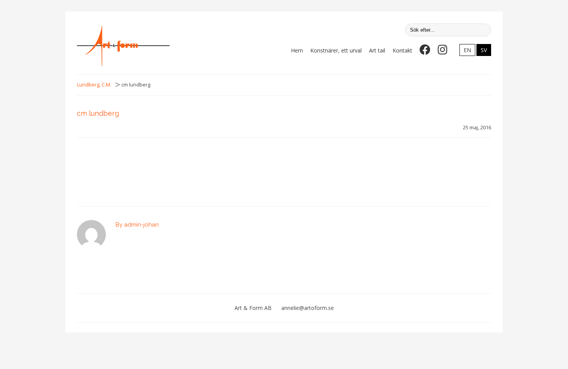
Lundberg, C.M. (94, 84)
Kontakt (402, 50)
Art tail (377, 50)
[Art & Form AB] (123, 46)
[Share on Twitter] (125, 167)
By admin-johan (137, 224)
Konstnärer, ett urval (336, 50)
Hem (297, 50)
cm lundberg (98, 113)
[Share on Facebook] (113, 167)
